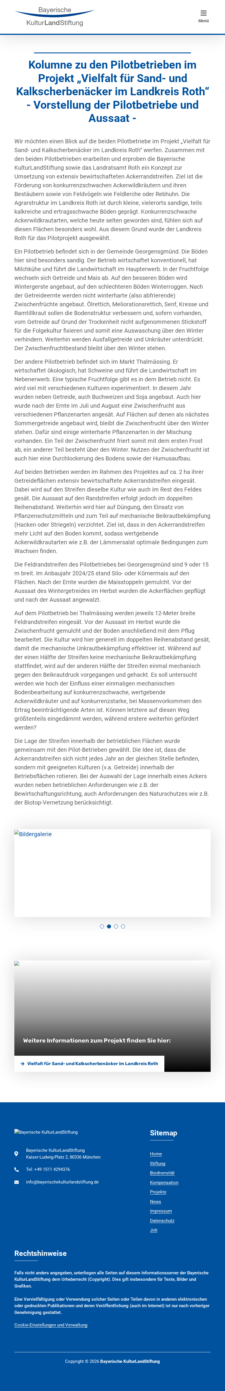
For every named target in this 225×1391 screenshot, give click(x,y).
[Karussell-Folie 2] (116, 926)
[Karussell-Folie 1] (109, 926)
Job (153, 1230)
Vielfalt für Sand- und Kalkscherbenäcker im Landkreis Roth (92, 1063)
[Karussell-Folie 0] (102, 926)
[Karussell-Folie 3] (123, 926)
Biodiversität (162, 1173)
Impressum (161, 1211)
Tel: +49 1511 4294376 (48, 1169)
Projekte (158, 1192)
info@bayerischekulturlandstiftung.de (62, 1182)
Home (156, 1154)
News (155, 1201)
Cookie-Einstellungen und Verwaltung (50, 1325)
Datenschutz (162, 1220)
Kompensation (164, 1182)
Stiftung (157, 1163)
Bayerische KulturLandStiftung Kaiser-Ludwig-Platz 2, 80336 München (63, 1154)
